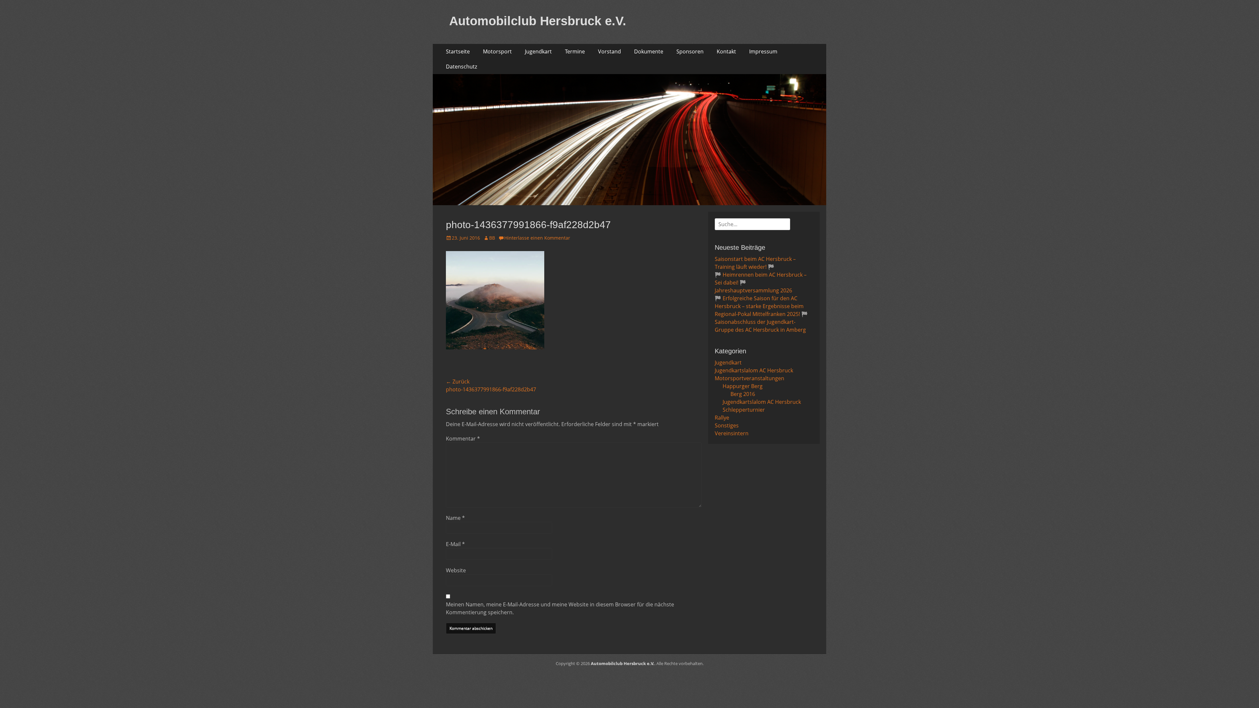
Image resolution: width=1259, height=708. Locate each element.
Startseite (458, 51)
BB (492, 238)
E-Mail (455, 544)
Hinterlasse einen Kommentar (537, 238)
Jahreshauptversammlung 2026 (753, 290)
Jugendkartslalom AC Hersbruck (754, 370)
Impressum (763, 51)
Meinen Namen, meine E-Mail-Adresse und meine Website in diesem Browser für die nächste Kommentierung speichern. (560, 608)
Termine (575, 51)
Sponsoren (690, 51)
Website (456, 570)
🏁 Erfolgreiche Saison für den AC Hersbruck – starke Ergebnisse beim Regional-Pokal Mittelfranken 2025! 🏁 (761, 306)
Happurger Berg (743, 386)
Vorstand (609, 51)
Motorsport (497, 51)
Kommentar (463, 438)
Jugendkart (538, 51)
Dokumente (648, 51)
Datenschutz (461, 66)
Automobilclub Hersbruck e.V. (537, 21)
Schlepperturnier (744, 409)
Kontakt (726, 51)
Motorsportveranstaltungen (749, 378)
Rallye (722, 417)
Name (455, 517)
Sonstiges (727, 425)
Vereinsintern (732, 433)
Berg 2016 (742, 394)
